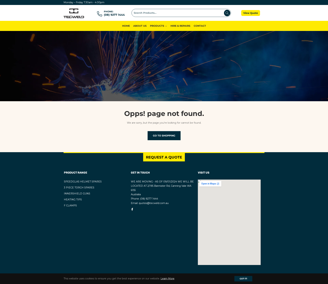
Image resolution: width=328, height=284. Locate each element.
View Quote (250, 13)
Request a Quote (164, 157)
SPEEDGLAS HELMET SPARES (83, 181)
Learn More (167, 278)
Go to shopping (164, 135)
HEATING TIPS (73, 199)
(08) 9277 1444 (114, 14)
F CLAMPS (70, 205)
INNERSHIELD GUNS (77, 193)
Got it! (243, 278)
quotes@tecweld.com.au (154, 203)
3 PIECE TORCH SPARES (79, 187)
